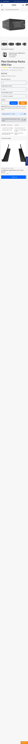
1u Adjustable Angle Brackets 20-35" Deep (12, 170)
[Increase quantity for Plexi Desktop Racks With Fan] (7, 103)
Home (2, 9)
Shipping (3, 76)
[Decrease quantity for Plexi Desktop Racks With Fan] (2, 103)
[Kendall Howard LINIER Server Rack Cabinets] (4, 54)
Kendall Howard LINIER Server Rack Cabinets (17, 53)
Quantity (3, 99)
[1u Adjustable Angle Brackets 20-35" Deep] (14, 153)
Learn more (22, 120)
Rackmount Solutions (7, 168)
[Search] (23, 5)
